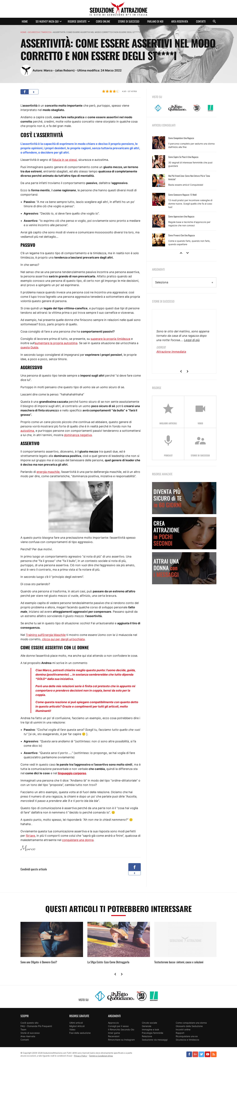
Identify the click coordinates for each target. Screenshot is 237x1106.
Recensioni (113, 1036)
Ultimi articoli (76, 1022)
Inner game (114, 1032)
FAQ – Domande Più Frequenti (36, 1026)
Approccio (113, 1022)
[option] (184, 191)
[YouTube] (207, 1054)
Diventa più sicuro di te (184, 498)
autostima (27, 430)
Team (23, 1029)
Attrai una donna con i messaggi (184, 568)
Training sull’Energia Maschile (46, 635)
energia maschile (48, 471)
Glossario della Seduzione (189, 1026)
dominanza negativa (78, 435)
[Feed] (214, 1054)
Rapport (180, 1032)
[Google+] (195, 1054)
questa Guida (29, 347)
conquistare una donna (78, 840)
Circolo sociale (149, 1022)
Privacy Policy (80, 1056)
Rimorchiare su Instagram (121, 1039)
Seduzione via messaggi (155, 1039)
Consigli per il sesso (118, 1026)
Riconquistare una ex (187, 1036)
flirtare (30, 835)
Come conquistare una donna (191, 1022)
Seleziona (161, 282)
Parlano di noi (155, 21)
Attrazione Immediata (171, 351)
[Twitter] (201, 1054)
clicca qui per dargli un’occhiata (63, 639)
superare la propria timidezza (110, 338)
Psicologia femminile (152, 1032)
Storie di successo (128, 21)
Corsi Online (103, 21)
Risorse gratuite (77, 21)
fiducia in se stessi (64, 159)
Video (72, 1029)
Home (25, 21)
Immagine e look (150, 1029)
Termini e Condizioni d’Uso (101, 1056)
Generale (146, 1026)
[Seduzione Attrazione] (118, 9)
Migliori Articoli (76, 1026)
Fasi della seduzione (80, 1032)
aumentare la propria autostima (56, 343)
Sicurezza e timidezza (39, 32)
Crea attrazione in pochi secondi (184, 533)
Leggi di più (192, 340)
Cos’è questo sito (29, 1022)
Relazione (147, 1036)
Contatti (201, 21)
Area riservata (179, 21)
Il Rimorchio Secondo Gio (121, 1029)
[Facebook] (189, 1054)
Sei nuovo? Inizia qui (47, 21)
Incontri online (183, 1029)
